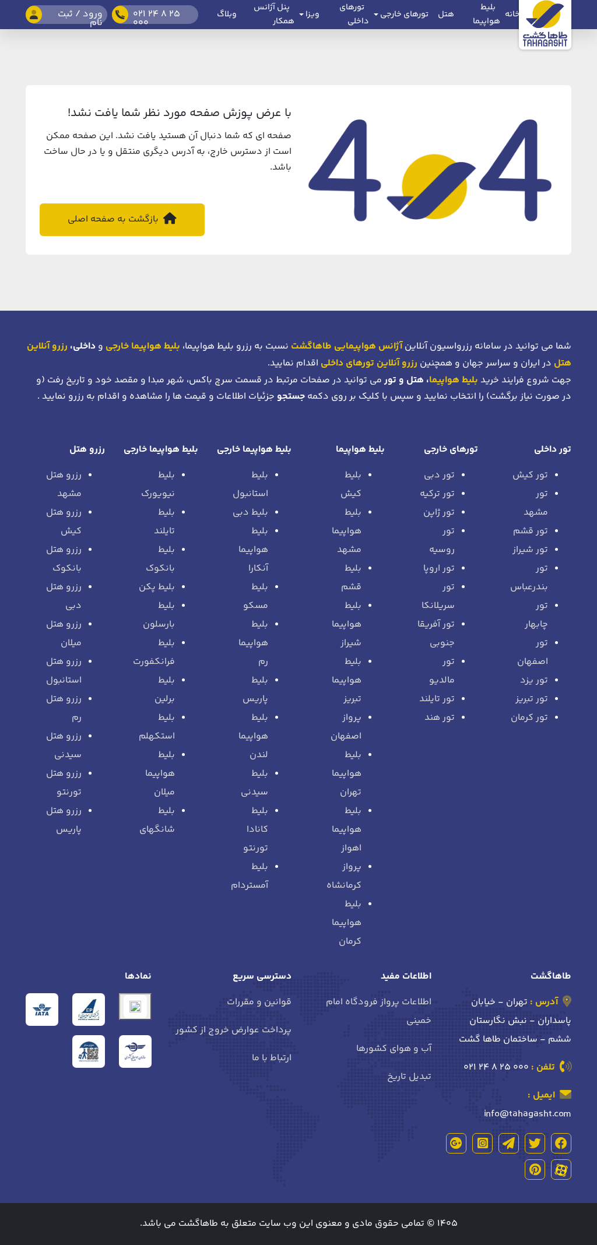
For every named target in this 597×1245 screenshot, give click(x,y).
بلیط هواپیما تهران (346, 774)
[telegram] (508, 1143)
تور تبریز (531, 699)
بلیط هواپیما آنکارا (253, 550)
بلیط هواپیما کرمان (346, 923)
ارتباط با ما (272, 1058)
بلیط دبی (250, 512)
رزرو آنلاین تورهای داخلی (369, 363)
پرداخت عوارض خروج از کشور (233, 1030)
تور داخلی (552, 449)
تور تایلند (437, 699)
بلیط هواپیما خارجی (254, 449)
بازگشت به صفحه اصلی (114, 219)
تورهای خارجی (451, 449)
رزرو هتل (87, 449)
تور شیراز (530, 550)
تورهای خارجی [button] (403, 14)
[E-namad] (135, 1006)
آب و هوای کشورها (393, 1049)
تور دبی (439, 475)
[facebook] (561, 1143)
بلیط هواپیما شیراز (346, 624)
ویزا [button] (311, 14)
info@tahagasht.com (527, 1114)
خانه (512, 14)
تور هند (439, 718)
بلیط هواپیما (453, 380)
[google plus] (456, 1143)
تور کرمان (529, 718)
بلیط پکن (157, 587)
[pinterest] (535, 1169)
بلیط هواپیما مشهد (346, 531)
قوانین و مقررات (259, 1002)
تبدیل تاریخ (409, 1077)
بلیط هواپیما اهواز (346, 830)
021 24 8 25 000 (496, 1067)
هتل (446, 14)
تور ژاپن (439, 512)
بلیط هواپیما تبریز (346, 680)
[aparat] (561, 1169)
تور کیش (530, 475)
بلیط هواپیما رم (253, 643)
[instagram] (482, 1143)
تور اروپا (439, 568)
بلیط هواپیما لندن (253, 736)
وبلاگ (227, 14)
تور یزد (534, 680)
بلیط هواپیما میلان (160, 774)
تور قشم (530, 531)
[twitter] (535, 1143)
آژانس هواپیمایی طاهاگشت (346, 346)
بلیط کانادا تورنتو (255, 830)
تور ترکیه (437, 494)
